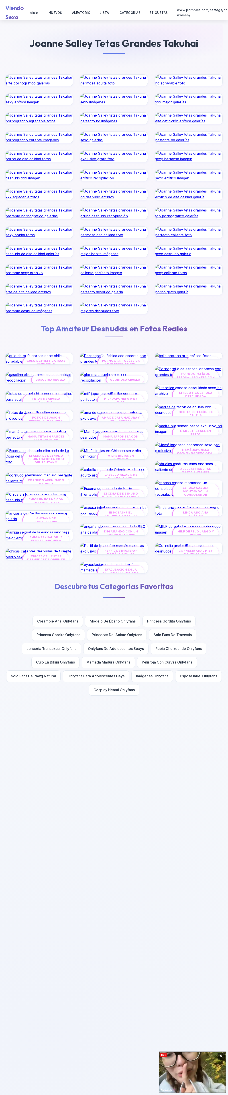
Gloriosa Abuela (125, 379)
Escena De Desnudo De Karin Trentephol (121, 495)
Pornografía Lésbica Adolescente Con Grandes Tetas (121, 364)
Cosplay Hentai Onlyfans (114, 690)
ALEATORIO (81, 12)
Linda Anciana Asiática (195, 514)
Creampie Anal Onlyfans (57, 621)
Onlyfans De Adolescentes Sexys (116, 648)
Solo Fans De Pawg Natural (33, 676)
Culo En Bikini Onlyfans (55, 662)
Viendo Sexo (14, 12)
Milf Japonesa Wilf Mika (121, 400)
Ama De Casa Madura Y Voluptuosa (121, 419)
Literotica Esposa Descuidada (195, 394)
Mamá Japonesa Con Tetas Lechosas (120, 438)
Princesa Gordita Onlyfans (169, 621)
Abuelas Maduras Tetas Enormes (195, 470)
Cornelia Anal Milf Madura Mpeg (196, 552)
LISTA (104, 12)
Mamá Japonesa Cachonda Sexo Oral (195, 451)
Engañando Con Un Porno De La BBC (121, 533)
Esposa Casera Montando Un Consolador (196, 491)
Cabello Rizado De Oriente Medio (121, 476)
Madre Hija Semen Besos (195, 432)
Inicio (33, 12)
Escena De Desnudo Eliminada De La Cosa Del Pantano (46, 459)
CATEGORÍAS (130, 12)
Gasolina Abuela (50, 379)
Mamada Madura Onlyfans (108, 662)
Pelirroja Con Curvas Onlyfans (167, 662)
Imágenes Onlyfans (152, 676)
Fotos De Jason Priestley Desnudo (46, 419)
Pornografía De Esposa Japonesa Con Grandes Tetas (196, 377)
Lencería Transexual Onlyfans (51, 648)
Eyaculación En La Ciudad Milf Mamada (120, 571)
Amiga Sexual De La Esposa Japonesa (46, 539)
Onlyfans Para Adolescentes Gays (95, 676)
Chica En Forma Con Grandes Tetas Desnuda (45, 503)
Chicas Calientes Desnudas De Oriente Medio (46, 560)
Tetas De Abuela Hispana (46, 400)
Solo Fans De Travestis (173, 635)
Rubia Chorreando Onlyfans (178, 648)
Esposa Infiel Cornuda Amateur (121, 514)
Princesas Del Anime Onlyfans (117, 635)
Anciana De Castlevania (46, 520)
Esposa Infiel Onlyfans (198, 676)
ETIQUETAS (158, 12)
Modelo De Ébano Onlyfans (113, 621)
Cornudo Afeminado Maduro (46, 482)
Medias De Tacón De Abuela (196, 413)
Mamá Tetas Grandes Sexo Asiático (46, 438)
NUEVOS (55, 12)
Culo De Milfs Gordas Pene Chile (46, 362)
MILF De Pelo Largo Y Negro (195, 533)
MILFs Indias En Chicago (121, 457)
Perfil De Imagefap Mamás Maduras (120, 552)
